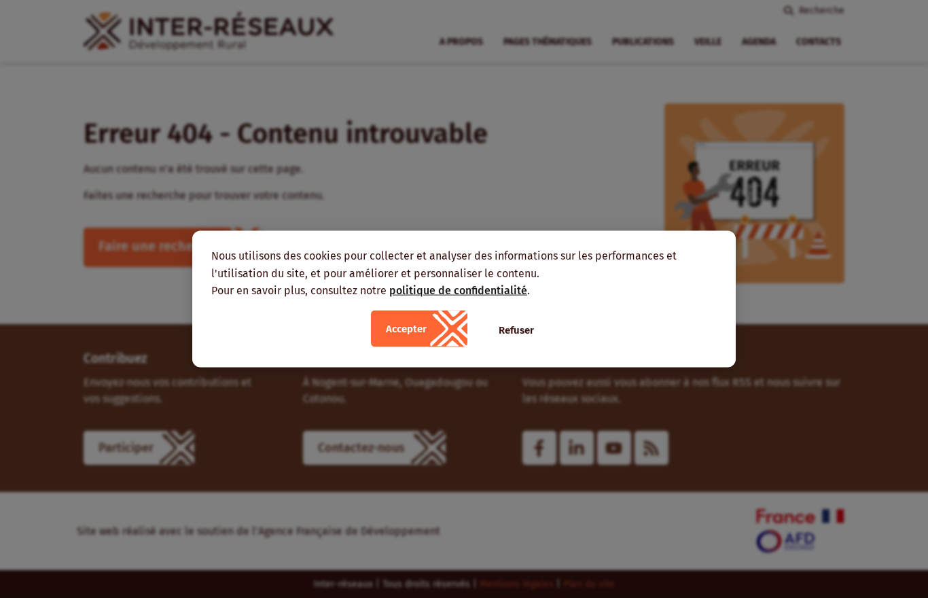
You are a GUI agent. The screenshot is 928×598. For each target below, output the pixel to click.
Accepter (406, 328)
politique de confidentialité (458, 290)
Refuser (516, 329)
